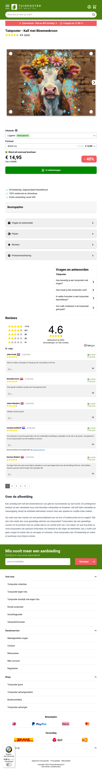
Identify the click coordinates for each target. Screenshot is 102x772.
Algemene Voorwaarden (40, 761)
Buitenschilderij (14, 699)
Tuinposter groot (15, 684)
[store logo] (26, 7)
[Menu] (13, 746)
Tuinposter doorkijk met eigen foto (23, 599)
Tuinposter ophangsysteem (20, 692)
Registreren (12, 668)
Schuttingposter (14, 614)
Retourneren (13, 653)
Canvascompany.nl (39, 450)
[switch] (9, 764)
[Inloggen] (89, 7)
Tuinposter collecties (17, 584)
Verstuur (84, 561)
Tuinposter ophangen (17, 707)
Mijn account (13, 661)
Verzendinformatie (16, 622)
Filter (10, 349)
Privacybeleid (55, 761)
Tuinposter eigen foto (17, 592)
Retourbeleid (65, 761)
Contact (11, 645)
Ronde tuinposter (15, 607)
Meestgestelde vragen (17, 638)
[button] (51, 170)
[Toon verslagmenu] (93, 368)
